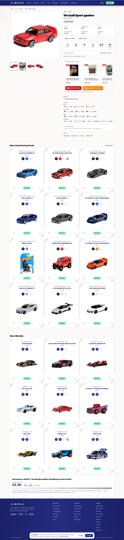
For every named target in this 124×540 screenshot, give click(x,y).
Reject (81, 535)
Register (110, 3)
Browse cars (56, 506)
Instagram (13, 514)
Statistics (98, 519)
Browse (29, 3)
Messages (77, 519)
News (54, 519)
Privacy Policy (64, 536)
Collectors (74, 3)
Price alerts (77, 514)
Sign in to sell (83, 38)
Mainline (36, 3)
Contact (98, 525)
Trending (98, 511)
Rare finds (56, 514)
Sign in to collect (70, 38)
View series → (109, 145)
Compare (55, 516)
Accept (89, 535)
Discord (31, 514)
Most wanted (99, 514)
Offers (76, 516)
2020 (16, 8)
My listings (77, 511)
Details (27, 188)
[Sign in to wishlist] (13, 187)
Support (98, 522)
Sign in (102, 3)
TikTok (21, 514)
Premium (54, 3)
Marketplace (65, 3)
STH (42, 3)
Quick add (99, 516)
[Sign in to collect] (39, 187)
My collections (78, 506)
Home (11, 8)
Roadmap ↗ (99, 530)
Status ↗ (98, 527)
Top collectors (57, 511)
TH (48, 3)
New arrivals (99, 508)
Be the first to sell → (106, 53)
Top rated (56, 508)
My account (77, 508)
